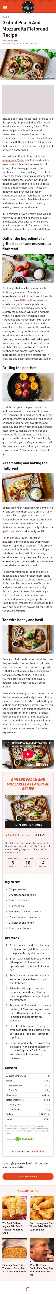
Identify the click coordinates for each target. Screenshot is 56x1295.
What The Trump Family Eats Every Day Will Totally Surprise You (41, 1269)
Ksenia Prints (11, 40)
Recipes (6, 17)
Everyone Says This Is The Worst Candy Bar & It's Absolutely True (14, 1268)
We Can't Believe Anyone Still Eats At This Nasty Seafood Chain (12, 1228)
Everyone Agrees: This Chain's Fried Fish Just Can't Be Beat (42, 1226)
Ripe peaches (17, 307)
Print (41, 835)
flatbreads (26, 300)
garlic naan (8, 531)
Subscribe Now (27, 1176)
